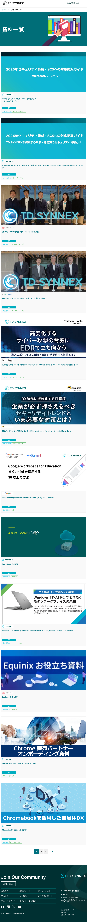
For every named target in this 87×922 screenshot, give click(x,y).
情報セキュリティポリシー (69, 915)
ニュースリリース (9, 900)
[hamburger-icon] (83, 3)
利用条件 (63, 912)
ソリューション (44, 890)
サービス (23, 895)
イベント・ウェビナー (28, 900)
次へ (50, 851)
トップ (4, 9)
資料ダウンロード (45, 895)
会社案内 (4, 890)
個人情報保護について (67, 910)
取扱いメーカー (25, 890)
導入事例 (4, 895)
